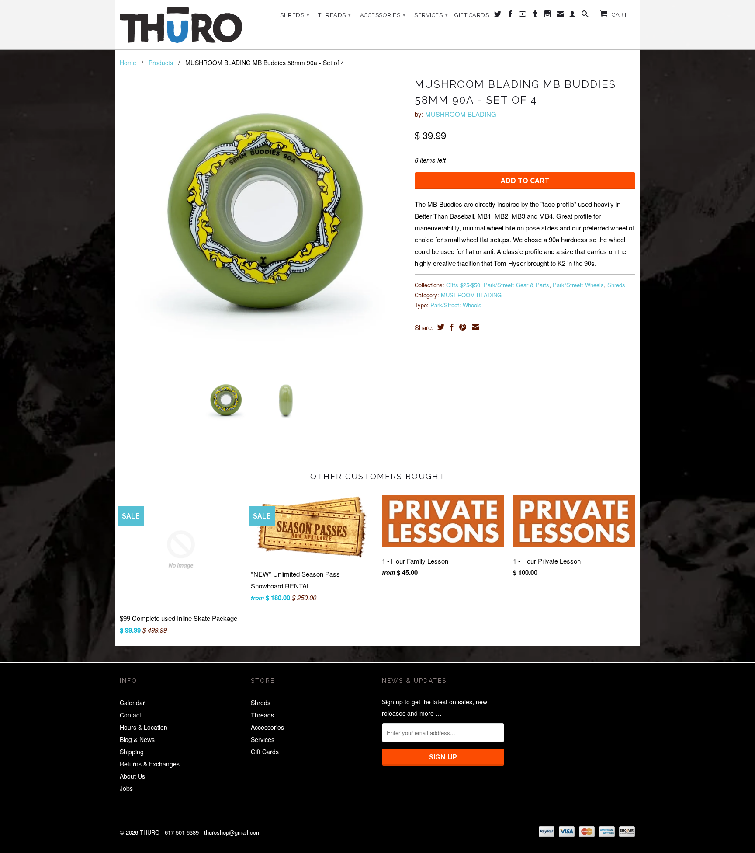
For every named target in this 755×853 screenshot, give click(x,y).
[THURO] (181, 25)
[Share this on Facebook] (450, 327)
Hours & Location (143, 727)
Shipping (132, 751)
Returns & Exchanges (150, 763)
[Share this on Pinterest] (461, 327)
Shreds (294, 15)
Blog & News (137, 739)
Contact (130, 714)
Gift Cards (471, 15)
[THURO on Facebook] (510, 15)
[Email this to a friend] (474, 327)
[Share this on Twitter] (439, 327)
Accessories (383, 15)
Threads (334, 15)
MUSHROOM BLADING (460, 113)
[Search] (585, 15)
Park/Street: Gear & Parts (516, 285)
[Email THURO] (560, 15)
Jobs (126, 788)
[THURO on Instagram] (547, 15)
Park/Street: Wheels (578, 285)
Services (431, 15)
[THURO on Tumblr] (535, 15)
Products (161, 62)
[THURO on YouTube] (522, 15)
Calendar (132, 702)
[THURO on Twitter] (498, 15)
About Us (132, 776)
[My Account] (572, 15)
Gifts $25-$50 (463, 285)
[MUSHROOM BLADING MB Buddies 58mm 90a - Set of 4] (263, 223)
